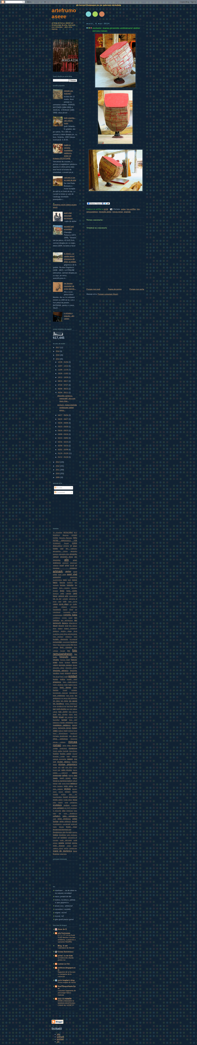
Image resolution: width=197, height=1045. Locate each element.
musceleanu (73, 751)
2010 (58, 473)
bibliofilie (70, 585)
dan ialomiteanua (67, 620)
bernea (62, 585)
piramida (127, 212)
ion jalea (56, 701)
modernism (63, 748)
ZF (71, 546)
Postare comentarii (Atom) (108, 294)
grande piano (72, 679)
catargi (55, 604)
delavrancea (73, 623)
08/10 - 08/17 (63, 381)
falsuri (55, 645)
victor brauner (59, 846)
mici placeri (73, 736)
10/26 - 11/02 (63, 373)
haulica (70, 685)
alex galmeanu (71, 548)
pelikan (75, 781)
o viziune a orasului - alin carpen (69, 316)
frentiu (61, 662)
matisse (60, 731)
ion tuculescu (58, 704)
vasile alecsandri (66, 840)
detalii (66, 626)
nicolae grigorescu (67, 764)
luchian (64, 720)
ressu (75, 800)
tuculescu (62, 835)
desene (61, 626)
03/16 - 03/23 (63, 431)
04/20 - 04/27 (63, 419)
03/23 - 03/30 (63, 427)
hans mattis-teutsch (70, 682)
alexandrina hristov (60, 551)
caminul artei (63, 596)
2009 (58, 477)
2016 (58, 351)
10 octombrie (57, 532)
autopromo (73, 577)
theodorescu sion (59, 832)
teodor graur (71, 827)
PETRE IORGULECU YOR (65, 540)
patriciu (70, 775)
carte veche (72, 601)
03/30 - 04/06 (63, 423)
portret (74, 792)
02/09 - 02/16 (63, 446)
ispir (71, 709)
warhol (66, 848)
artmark (58, 571)
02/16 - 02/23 (63, 442)
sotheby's (56, 816)
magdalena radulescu (61, 725)
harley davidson (58, 685)
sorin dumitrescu (70, 813)
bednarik (56, 585)
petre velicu (68, 786)
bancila (62, 583)
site (60, 813)
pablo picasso (66, 770)
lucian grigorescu (66, 723)
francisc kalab (65, 660)
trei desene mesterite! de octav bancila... (70, 286)
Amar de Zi (62, 929)
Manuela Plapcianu (65, 538)
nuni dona (68, 767)
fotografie (64, 657)
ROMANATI (57, 543)
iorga (54, 706)
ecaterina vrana (58, 634)
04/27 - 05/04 (63, 415)
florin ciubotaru (66, 647)
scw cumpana (58, 808)
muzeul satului (65, 754)
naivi (68, 756)
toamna (74, 832)
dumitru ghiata (66, 631)
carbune (65, 599)
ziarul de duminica (62, 851)
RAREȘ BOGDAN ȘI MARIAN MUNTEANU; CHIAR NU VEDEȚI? (66, 1003)
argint (67, 565)
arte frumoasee (64, 933)
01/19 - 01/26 (63, 453)
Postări (59, 488)
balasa (74, 580)
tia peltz (69, 832)
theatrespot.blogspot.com (62, 829)
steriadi (74, 821)
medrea (70, 731)
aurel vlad (72, 574)
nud (63, 767)
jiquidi (54, 714)
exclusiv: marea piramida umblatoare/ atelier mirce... (67, 407)
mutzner (56, 754)
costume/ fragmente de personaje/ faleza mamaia (67, 993)
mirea (64, 745)
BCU (75, 532)
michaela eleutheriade (60, 736)
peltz (59, 783)
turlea (55, 837)
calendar (68, 593)
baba (65, 580)
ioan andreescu (59, 696)
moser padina (57, 751)
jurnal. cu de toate (65, 956)
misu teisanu (72, 745)
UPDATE (66, 546)
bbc (76, 582)
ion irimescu (72, 698)
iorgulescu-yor (61, 706)
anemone (65, 563)
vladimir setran (58, 848)
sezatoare (73, 808)
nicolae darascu (63, 762)
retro (54, 802)
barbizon (70, 582)
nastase (74, 756)
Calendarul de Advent (66, 948)
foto (68, 651)
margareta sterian (64, 728)
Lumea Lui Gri (64, 964)
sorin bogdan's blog (66, 980)
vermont (68, 843)
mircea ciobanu (59, 742)
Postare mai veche (136, 289)
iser (68, 709)
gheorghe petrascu (60, 671)
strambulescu (57, 824)
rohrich (60, 802)
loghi (75, 717)
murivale (65, 751)
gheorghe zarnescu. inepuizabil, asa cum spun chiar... (66, 398)
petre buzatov (58, 786)
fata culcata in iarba (63, 645)
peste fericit (66, 783)
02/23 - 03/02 (63, 438)
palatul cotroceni (60, 773)
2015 (58, 355)
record (65, 797)
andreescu (57, 563)
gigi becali (56, 676)
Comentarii (60, 492)
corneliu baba (70, 615)
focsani (62, 651)
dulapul (60, 628)
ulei (58, 837)
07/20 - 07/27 (63, 385)
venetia (61, 843)
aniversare (73, 563)
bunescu (56, 593)
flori (72, 645)
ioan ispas (70, 695)
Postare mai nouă (93, 289)
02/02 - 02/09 (63, 450)
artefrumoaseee (64, 13)
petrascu (73, 783)
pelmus (55, 783)
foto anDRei (131, 209)
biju (76, 585)
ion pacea (73, 701)
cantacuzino (73, 596)
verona (74, 843)
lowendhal (56, 720)
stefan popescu (65, 821)
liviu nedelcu (69, 717)
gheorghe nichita (71, 668)
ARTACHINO (68, 532)
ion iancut (64, 698)
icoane (65, 690)
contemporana (57, 615)
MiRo (75, 538)
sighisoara (69, 811)
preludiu (55, 794)
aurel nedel (62, 574)
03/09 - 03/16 (63, 434)
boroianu (74, 588)
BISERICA (56, 535)
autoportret (57, 577)
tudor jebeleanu (72, 835)
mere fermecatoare (60, 733)
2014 (58, 359)
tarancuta (74, 824)
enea (75, 636)
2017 (58, 348)
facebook (73, 642)
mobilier (55, 748)
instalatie (74, 690)
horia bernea (65, 687)
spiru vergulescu (70, 816)
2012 (58, 466)
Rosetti (66, 543)
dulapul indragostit (70, 628)
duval (75, 631)
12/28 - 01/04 (63, 362)
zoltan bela (63, 854)
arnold (72, 565)
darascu (65, 623)
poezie (61, 792)
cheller (75, 604)
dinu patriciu (73, 626)
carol (59, 601)
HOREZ (55, 538)
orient (75, 767)
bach (69, 580)
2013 (58, 462)
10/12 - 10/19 (63, 377)
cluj (76, 609)
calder (62, 593)
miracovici (73, 739)
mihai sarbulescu (60, 739)
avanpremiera (57, 580)
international (73, 693)
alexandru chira (64, 554)
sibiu (64, 811)
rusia (66, 802)
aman (75, 560)
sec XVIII (67, 808)
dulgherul (56, 631)
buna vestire (71, 591)
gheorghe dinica (58, 668)
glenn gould (64, 676)
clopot (71, 609)
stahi (54, 819)
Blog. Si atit (63, 946)
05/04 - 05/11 (63, 393)
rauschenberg (57, 797)
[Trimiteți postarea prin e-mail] (111, 209)
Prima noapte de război (67, 982)
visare (75, 845)
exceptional (73, 639)
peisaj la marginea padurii (62, 781)
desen (55, 626)
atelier (123, 209)
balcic (55, 582)
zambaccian (73, 848)
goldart (72, 676)
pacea (75, 770)
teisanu (61, 827)
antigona (55, 565)
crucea (64, 618)
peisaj (75, 778)
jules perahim (63, 714)
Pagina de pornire (115, 289)
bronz (62, 591)
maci (75, 722)
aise (61, 549)
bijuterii (55, 588)
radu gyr (73, 794)
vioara (69, 845)
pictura (67, 789)
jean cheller (63, 712)
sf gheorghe (57, 811)
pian (75, 786)
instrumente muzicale (60, 693)
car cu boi (57, 599)
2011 (58, 470)
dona (54, 628)
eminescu (68, 636)
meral (75, 731)
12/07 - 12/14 (63, 366)
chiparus (64, 607)
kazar (71, 714)
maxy (66, 731)
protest (63, 794)
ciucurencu (57, 609)
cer (71, 604)
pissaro (74, 789)
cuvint (70, 618)
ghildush (68, 673)
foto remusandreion (65, 652)
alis (66, 559)
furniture (67, 662)
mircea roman (117, 212)
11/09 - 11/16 (63, 370)
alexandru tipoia (66, 557)
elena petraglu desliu (70, 634)
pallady (65, 775)
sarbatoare (73, 802)
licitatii (61, 717)
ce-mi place (64, 604)
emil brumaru (58, 636)
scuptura (74, 805)
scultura (66, 805)
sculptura (57, 805)
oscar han (56, 770)
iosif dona (70, 706)
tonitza (55, 835)
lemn (55, 717)
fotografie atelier (105, 212)
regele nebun (68, 800)
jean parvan (73, 712)
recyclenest (73, 797)
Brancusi (65, 535)
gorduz (55, 679)
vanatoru (63, 838)
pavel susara (65, 778)
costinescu (56, 618)
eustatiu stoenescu (60, 639)
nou (59, 767)
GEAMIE (74, 535)
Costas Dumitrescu (65, 952)
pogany (67, 792)
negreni (70, 759)
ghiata (62, 673)
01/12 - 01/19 (63, 457)
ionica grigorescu (71, 703)
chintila (55, 607)
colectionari (56, 612)
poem (55, 792)
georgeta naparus (65, 665)
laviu (75, 714)
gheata (75, 665)
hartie (66, 685)
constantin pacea (70, 612)
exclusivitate (57, 642)
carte (64, 601)
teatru (55, 827)
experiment (66, 642)
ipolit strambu (61, 709)
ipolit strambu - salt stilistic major (69, 120)
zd (58, 1041)
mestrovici (73, 733)
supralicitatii (66, 824)
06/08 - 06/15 (63, 389)
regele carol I (58, 800)
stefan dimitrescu (64, 819)
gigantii (74, 673)
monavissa (73, 748)
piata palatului (58, 789)
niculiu (55, 767)
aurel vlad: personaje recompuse (68, 215)
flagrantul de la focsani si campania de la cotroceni (66, 974)
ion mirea (64, 701)
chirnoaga (74, 607)
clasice (65, 609)
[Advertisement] (66, 510)
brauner (55, 591)
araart (62, 565)
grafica (62, 679)
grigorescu (57, 682)
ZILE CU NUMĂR (64, 999)
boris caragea (64, 588)
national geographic (59, 759)
